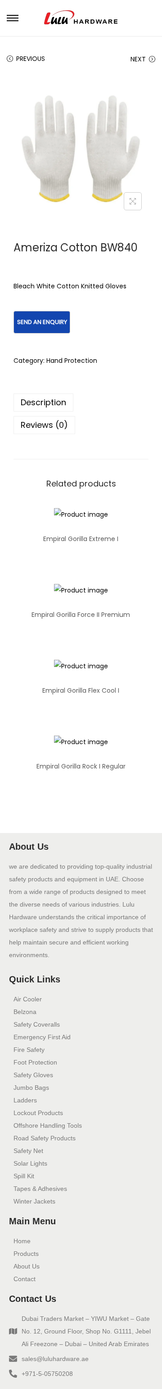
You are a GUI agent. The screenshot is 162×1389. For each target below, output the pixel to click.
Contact (25, 1279)
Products (26, 1253)
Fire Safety (29, 1049)
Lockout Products (38, 1112)
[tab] (81, 403)
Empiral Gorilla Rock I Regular (81, 766)
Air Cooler (28, 999)
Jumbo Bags (31, 1087)
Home (22, 1241)
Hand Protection (71, 360)
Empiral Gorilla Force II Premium (81, 614)
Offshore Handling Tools (48, 1125)
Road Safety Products (45, 1138)
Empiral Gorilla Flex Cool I (80, 690)
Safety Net (28, 1150)
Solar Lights (30, 1163)
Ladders (25, 1100)
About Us (27, 1266)
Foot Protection (35, 1062)
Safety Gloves (33, 1075)
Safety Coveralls (37, 1024)
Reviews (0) (44, 425)
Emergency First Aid (42, 1037)
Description (43, 402)
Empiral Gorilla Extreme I (80, 538)
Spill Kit (24, 1176)
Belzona (25, 1011)
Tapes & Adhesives (40, 1188)
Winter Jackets (34, 1201)
